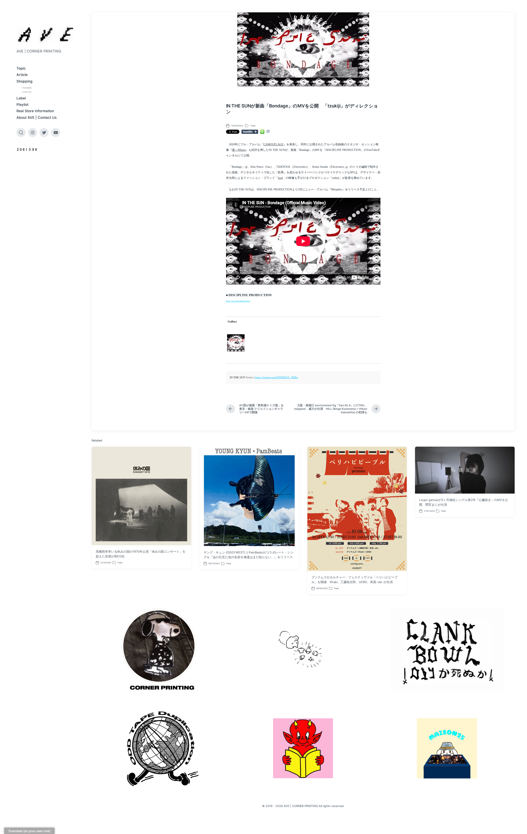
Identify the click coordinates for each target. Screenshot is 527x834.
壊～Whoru (239, 149)
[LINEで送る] (262, 132)
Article (22, 75)
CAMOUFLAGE (273, 144)
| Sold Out (26, 92)
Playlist (22, 105)
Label (21, 98)
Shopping (24, 81)
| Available (27, 87)
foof (280, 177)
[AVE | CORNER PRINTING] (45, 34)
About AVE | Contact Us (36, 117)
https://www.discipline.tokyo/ (238, 301)
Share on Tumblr (249, 132)
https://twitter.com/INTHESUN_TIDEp (276, 377)
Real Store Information (35, 111)
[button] (236, 343)
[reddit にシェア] (268, 131)
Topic (21, 68)
